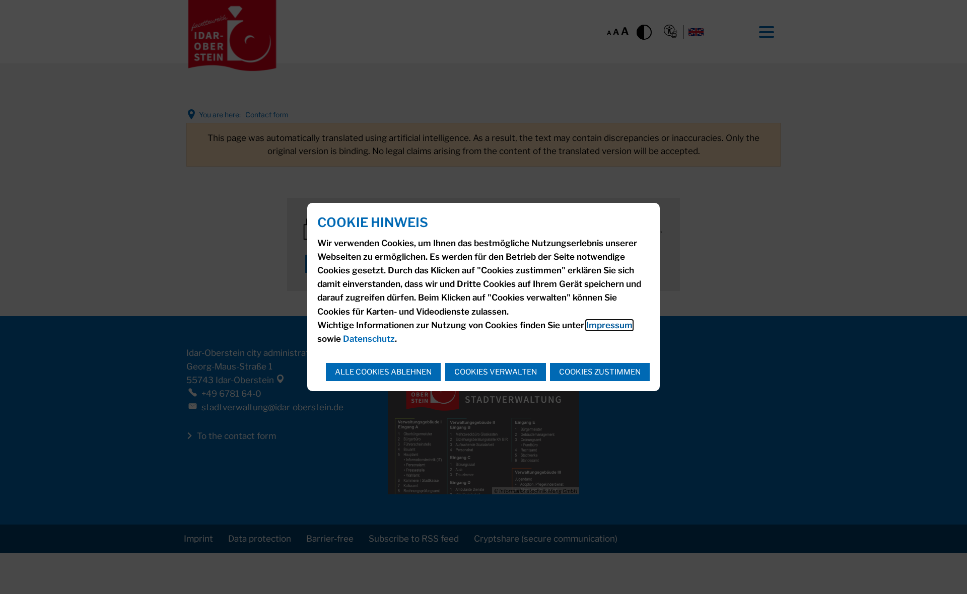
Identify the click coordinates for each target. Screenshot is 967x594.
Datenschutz (369, 339)
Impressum (609, 325)
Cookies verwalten (495, 372)
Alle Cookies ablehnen (383, 372)
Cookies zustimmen (600, 372)
